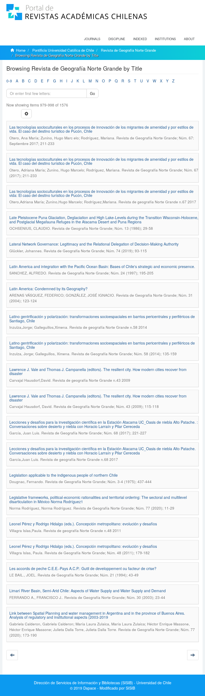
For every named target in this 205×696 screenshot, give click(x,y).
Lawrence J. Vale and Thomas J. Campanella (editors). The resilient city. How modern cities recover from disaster (98, 371)
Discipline (116, 39)
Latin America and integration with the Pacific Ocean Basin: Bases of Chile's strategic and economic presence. (102, 266)
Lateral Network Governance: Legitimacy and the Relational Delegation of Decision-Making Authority (94, 244)
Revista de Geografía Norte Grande (128, 50)
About (189, 39)
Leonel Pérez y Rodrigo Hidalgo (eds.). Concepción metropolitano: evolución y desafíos (83, 523)
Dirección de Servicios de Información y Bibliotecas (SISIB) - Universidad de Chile (102, 682)
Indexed (140, 39)
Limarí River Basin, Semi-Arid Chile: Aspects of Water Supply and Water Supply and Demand (87, 590)
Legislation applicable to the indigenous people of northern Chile (63, 475)
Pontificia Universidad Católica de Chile (63, 50)
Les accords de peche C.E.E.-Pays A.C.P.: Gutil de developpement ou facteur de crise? (82, 568)
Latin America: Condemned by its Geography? (48, 288)
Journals (92, 39)
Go (92, 93)
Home (20, 50)
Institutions (165, 39)
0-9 (9, 80)
